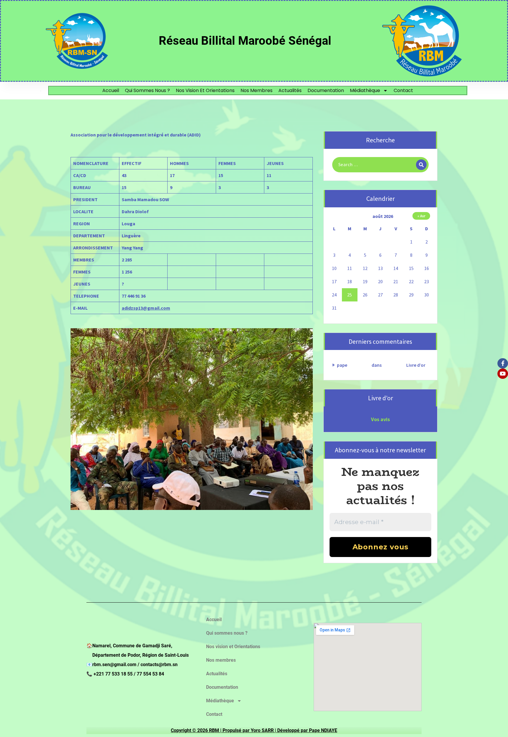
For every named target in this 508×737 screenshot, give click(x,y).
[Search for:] (380, 164)
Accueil (110, 90)
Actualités (290, 90)
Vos (375, 419)
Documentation (326, 90)
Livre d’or (415, 365)
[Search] (421, 164)
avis (384, 419)
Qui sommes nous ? (147, 90)
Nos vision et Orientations (205, 90)
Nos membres (256, 90)
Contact (403, 90)
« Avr (421, 216)
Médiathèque (365, 90)
